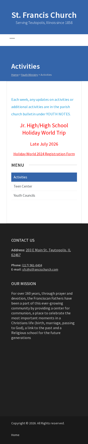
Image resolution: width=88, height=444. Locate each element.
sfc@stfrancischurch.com (40, 269)
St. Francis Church (44, 15)
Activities (20, 177)
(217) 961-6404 (32, 265)
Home (15, 74)
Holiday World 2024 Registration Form (44, 153)
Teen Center (23, 186)
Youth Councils (24, 195)
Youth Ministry (29, 74)
